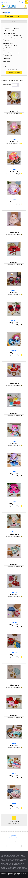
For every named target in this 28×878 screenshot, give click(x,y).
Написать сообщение (14, 845)
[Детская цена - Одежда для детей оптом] (8, 5)
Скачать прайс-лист (14, 841)
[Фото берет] (14, 521)
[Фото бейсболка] (14, 279)
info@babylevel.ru (14, 839)
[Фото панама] (14, 98)
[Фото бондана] (14, 249)
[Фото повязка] (14, 400)
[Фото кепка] (14, 370)
